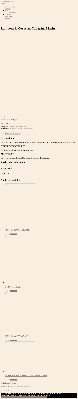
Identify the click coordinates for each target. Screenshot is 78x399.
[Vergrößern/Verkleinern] (8, 390)
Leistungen (8, 14)
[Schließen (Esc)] (1, 390)
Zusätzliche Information (12, 134)
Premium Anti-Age (16, 128)
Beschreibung (9, 132)
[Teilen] (3, 390)
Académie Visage (21, 127)
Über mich (8, 16)
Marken (7, 9)
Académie (12, 127)
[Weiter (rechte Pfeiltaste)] (3, 392)
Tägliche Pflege (28, 128)
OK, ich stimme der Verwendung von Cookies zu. (17, 397)
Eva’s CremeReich (11, 7)
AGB (28, 386)
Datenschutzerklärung (40, 397)
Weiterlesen (13, 234)
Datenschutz (13, 386)
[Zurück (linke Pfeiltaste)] (1, 392)
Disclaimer (21, 386)
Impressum (4, 386)
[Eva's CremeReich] (7, 2)
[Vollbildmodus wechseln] (5, 390)
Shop (6, 10)
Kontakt (7, 18)
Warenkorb (12, 12)
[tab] (41, 132)
